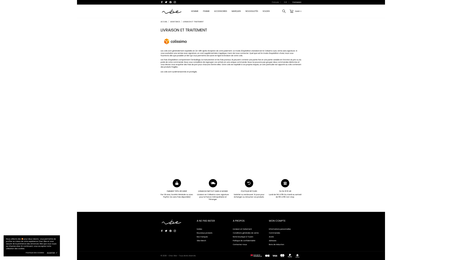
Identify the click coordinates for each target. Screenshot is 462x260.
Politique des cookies (35, 253)
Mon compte (277, 220)
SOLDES (266, 11)
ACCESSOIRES (220, 11)
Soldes (199, 229)
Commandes (274, 233)
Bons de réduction (276, 244)
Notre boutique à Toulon (243, 237)
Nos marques (202, 237)
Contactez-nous (240, 244)
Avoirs (271, 237)
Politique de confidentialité (244, 240)
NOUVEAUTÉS (251, 11)
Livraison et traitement (242, 229)
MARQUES (236, 11)
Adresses (272, 240)
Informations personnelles (280, 229)
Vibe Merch (201, 240)
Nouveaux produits (204, 233)
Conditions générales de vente (246, 233)
